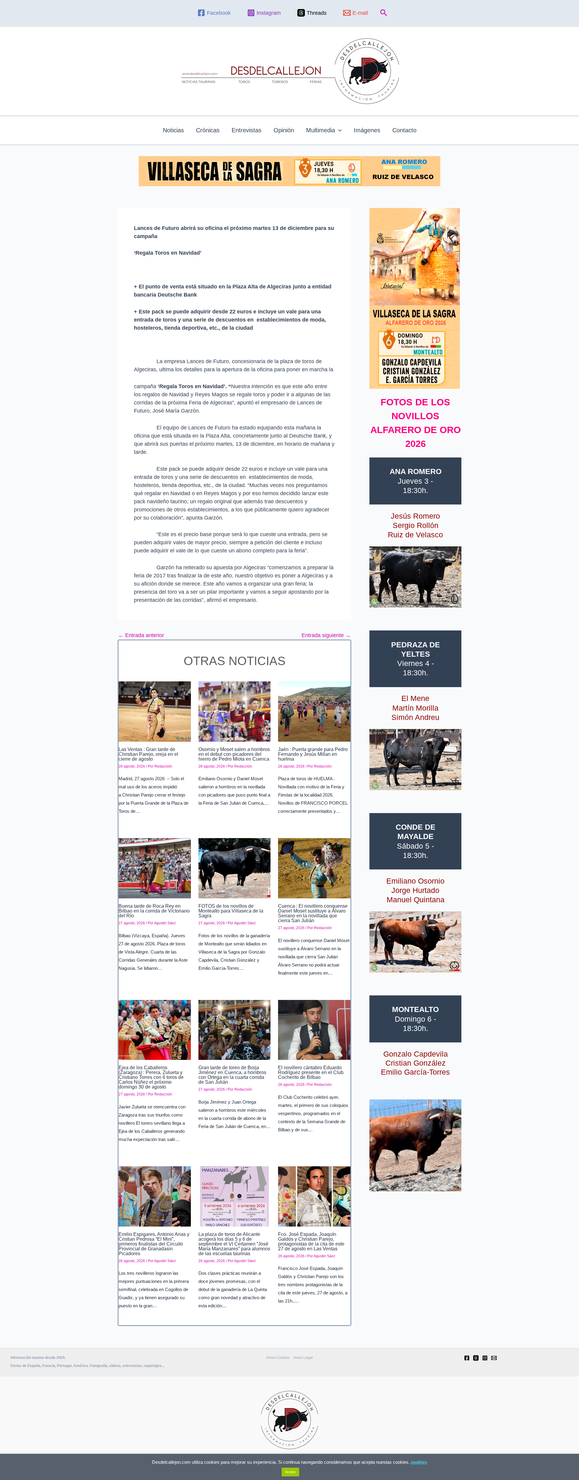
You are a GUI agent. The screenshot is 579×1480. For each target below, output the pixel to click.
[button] (384, 13)
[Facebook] (467, 1358)
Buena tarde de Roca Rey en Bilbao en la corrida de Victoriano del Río (154, 910)
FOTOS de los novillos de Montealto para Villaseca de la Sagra (230, 910)
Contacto (404, 130)
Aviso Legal (303, 1358)
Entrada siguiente (326, 635)
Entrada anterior (141, 635)
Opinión (284, 130)
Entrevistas (246, 130)
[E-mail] (494, 1358)
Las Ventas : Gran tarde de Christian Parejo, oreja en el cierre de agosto (148, 754)
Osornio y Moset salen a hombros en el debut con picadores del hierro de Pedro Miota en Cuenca (234, 754)
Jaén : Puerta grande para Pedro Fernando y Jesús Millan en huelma (313, 754)
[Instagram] (485, 1358)
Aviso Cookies (278, 1358)
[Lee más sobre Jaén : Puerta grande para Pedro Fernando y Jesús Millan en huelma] (314, 711)
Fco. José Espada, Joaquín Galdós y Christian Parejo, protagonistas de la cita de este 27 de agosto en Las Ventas (311, 1241)
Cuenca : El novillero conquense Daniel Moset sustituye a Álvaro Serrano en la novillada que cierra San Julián (313, 913)
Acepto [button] (290, 1472)
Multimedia (320, 130)
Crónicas (208, 130)
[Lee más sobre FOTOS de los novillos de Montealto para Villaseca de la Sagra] (234, 868)
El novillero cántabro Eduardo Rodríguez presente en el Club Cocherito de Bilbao (310, 1072)
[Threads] (476, 1358)
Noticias (173, 130)
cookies (419, 1462)
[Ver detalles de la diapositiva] (415, 577)
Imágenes (367, 130)
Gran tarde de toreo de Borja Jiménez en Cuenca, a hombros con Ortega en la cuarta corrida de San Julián (232, 1075)
